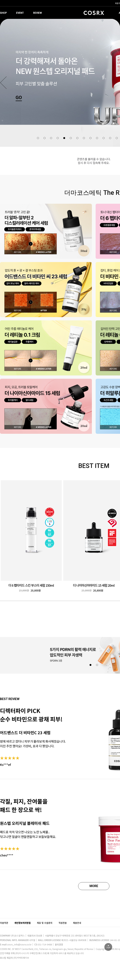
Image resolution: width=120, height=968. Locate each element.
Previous (3, 82)
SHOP (3, 12)
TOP (108, 947)
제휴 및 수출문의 (44, 922)
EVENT (20, 12)
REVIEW (37, 12)
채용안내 (77, 922)
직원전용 (63, 922)
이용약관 (4, 922)
